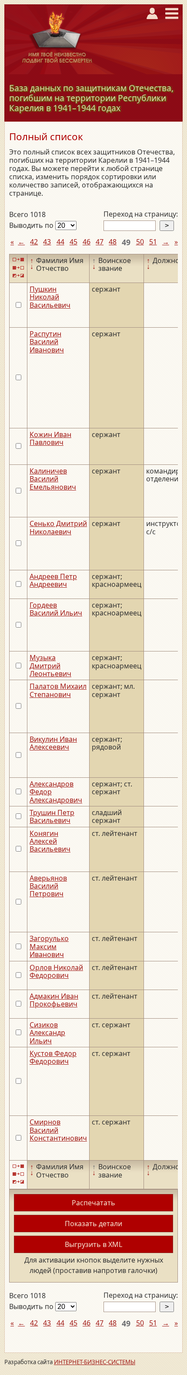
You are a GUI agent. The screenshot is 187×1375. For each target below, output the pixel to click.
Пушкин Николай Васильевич (50, 297)
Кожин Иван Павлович (50, 438)
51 (153, 242)
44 (60, 242)
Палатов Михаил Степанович (58, 690)
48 (113, 242)
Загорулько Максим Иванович (49, 946)
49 (126, 242)
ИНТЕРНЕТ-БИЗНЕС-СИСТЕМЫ (94, 1362)
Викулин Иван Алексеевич (53, 743)
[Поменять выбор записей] (18, 275)
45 (73, 242)
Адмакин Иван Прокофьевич (54, 1000)
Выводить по (32, 225)
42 (34, 242)
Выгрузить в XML (93, 1244)
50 (140, 242)
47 (100, 242)
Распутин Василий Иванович (47, 342)
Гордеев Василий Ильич (56, 609)
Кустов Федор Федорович (53, 1057)
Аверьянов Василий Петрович (48, 886)
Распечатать (93, 1202)
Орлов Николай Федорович (56, 971)
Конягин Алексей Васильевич (50, 841)
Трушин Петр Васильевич (52, 816)
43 (47, 242)
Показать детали (93, 1223)
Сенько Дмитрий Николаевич (58, 527)
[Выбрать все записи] (18, 260)
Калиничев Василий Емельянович (53, 479)
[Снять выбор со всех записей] (18, 267)
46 (86, 242)
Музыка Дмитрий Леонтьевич (50, 665)
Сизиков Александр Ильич (47, 1033)
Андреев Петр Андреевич (53, 580)
